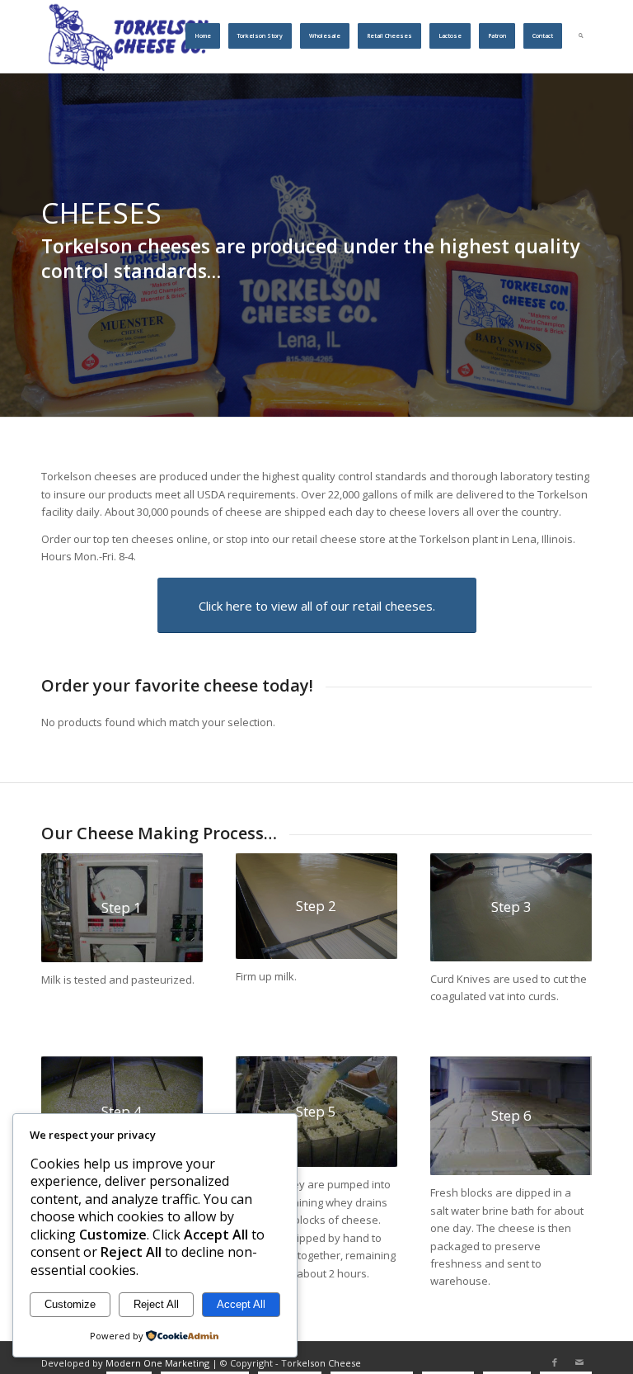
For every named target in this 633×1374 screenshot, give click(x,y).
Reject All (156, 1304)
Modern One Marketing (157, 1363)
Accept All (241, 1304)
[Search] (581, 36)
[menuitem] (202, 36)
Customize (70, 1304)
